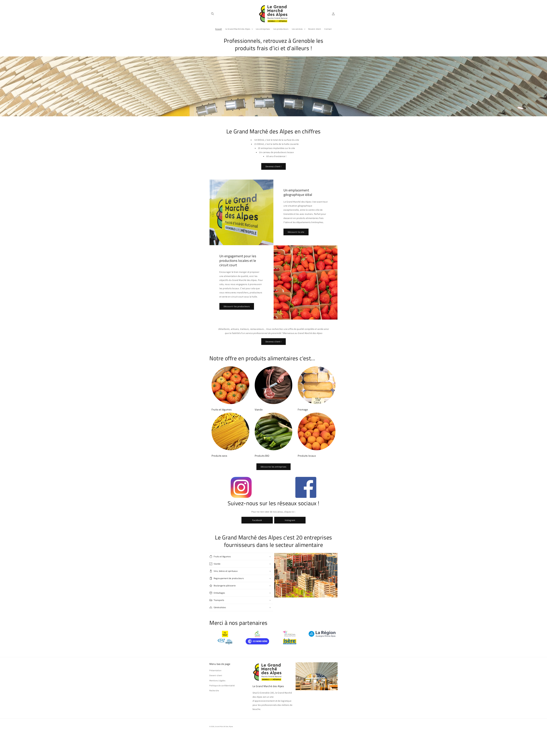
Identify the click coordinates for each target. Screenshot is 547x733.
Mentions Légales (217, 680)
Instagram (290, 520)
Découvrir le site (296, 232)
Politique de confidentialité (222, 685)
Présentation (215, 670)
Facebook (257, 520)
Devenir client (215, 675)
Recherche (214, 690)
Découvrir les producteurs (237, 306)
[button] (212, 14)
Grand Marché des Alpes (224, 726)
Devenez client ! (273, 166)
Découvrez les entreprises (273, 466)
